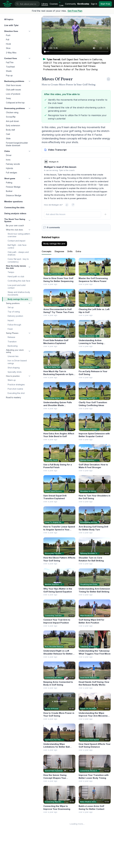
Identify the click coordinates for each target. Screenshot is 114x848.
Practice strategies (16, 384)
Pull (7, 39)
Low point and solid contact (16, 286)
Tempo (11, 272)
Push (8, 35)
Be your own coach (15, 225)
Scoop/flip (11, 117)
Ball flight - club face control (17, 246)
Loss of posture (13, 94)
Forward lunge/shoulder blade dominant (17, 144)
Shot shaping (14, 367)
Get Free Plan (75, 10)
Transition (12, 341)
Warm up (12, 380)
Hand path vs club (16, 276)
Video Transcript (57, 149)
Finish (10, 329)
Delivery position (15, 316)
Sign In (94, 3)
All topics (8, 19)
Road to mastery (13, 397)
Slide (8, 138)
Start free (105, 3)
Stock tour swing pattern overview (19, 235)
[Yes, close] (67, 205)
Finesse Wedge (13, 187)
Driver (9, 155)
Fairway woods (13, 164)
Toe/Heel (10, 67)
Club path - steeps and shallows (18, 253)
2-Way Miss (11, 52)
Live (61, 5)
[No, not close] (73, 205)
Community (70, 3)
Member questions (13, 201)
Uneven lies (13, 356)
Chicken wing (12, 112)
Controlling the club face (19, 281)
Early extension (13, 125)
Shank (9, 71)
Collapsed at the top (15, 102)
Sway (8, 98)
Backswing (13, 346)
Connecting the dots (14, 207)
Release (11, 337)
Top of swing (14, 311)
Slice (8, 48)
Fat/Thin (9, 62)
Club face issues (13, 85)
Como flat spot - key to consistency (18, 260)
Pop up (9, 75)
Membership (83, 3)
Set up (11, 307)
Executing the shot (16, 393)
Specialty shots (15, 372)
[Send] (105, 214)
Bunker (9, 191)
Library (44, 3)
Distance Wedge (13, 195)
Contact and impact (16, 241)
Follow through (14, 324)
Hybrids (9, 168)
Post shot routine (15, 389)
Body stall (10, 130)
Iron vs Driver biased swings (17, 361)
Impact (11, 320)
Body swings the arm (18, 299)
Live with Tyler (11, 25)
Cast (8, 134)
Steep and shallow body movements (19, 293)
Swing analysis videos (15, 213)
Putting (9, 182)
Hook (8, 44)
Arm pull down (12, 121)
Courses (54, 3)
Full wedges (11, 172)
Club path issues (13, 89)
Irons (8, 159)
